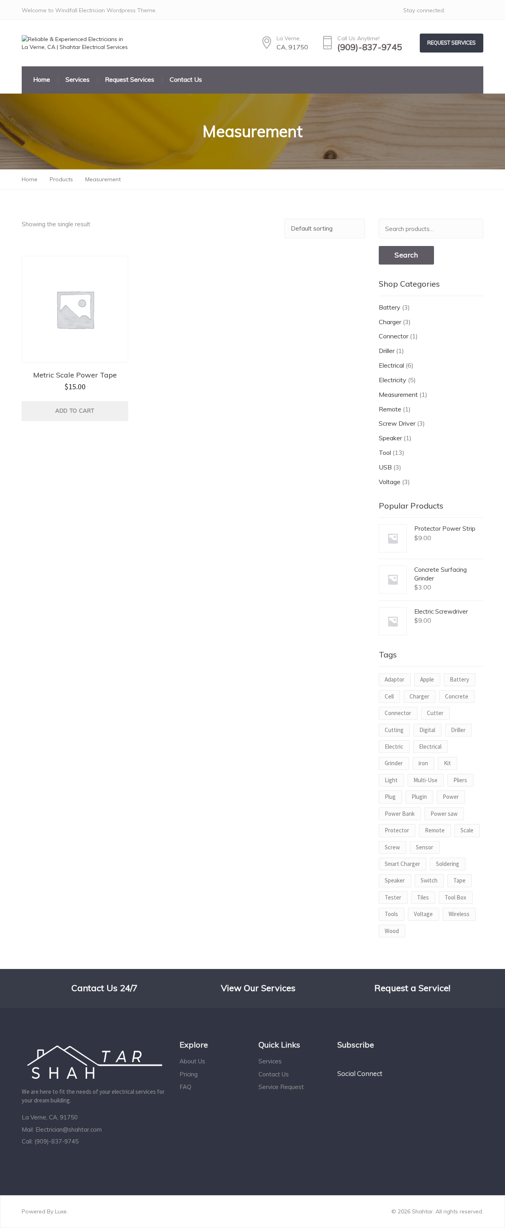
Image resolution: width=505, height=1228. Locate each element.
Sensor (424, 847)
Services (270, 1061)
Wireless (459, 914)
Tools (391, 914)
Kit (447, 763)
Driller (387, 351)
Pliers (460, 780)
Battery (389, 307)
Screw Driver (397, 423)
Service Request (281, 1087)
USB (385, 467)
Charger (390, 322)
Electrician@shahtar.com (69, 1129)
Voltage (389, 482)
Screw (392, 847)
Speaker (390, 438)
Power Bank (400, 813)
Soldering (447, 863)
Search (406, 254)
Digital (427, 730)
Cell (389, 696)
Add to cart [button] (74, 410)
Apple (427, 679)
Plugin (419, 796)
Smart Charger (402, 863)
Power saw (444, 813)
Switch (429, 880)
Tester (393, 897)
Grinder (394, 763)
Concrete (456, 696)
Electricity (392, 380)
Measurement (398, 394)
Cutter (435, 713)
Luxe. (61, 1211)
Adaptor (394, 679)
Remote (390, 409)
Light (391, 780)
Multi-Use (425, 780)
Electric (394, 746)
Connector (393, 336)
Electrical (391, 365)
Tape (459, 880)
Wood (392, 931)
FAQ (185, 1087)
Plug (390, 796)
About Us (192, 1061)
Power (451, 796)
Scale (466, 830)
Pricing (189, 1074)
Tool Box (455, 897)
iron (423, 763)
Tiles (423, 897)
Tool (385, 452)
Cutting (394, 730)
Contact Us (273, 1074)
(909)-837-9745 (369, 47)
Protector (397, 830)
